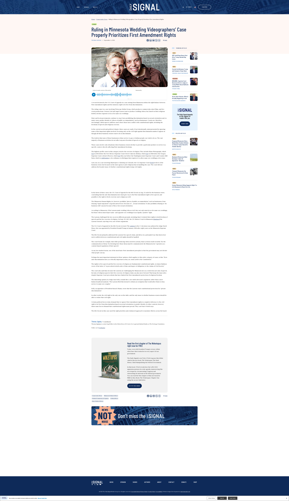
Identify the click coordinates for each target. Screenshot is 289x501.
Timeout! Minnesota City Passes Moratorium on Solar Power (180, 173)
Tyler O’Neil (176, 88)
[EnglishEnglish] (195, 7)
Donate (184, 482)
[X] (156, 396)
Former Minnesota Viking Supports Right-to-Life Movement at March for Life (184, 186)
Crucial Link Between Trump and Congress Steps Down (180, 70)
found (152, 162)
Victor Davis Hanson (178, 100)
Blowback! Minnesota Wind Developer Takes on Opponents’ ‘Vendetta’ (179, 158)
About (159, 482)
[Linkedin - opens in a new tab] (150, 40)
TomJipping (101, 328)
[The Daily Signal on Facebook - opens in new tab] (92, 484)
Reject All (222, 498)
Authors (147, 482)
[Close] (286, 498)
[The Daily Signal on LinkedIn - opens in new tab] (97, 484)
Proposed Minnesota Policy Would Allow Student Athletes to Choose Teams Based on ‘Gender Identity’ (180, 143)
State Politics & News (97, 401)
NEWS (174, 138)
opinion (132, 226)
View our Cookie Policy (42, 498)
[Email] (153, 396)
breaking (175, 78)
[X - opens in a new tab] (156, 40)
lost (92, 154)
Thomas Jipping (96, 40)
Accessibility (159, 491)
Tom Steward (176, 163)
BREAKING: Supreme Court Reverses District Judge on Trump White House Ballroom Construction (180, 83)
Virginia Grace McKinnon (180, 73)
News (78, 7)
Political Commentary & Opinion (100, 398)
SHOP (195, 482)
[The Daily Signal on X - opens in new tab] (95, 484)
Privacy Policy (144, 491)
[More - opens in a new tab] (159, 40)
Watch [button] (95, 7)
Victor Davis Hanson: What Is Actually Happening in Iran (180, 97)
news (174, 53)
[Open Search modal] (183, 7)
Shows (135, 482)
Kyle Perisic (176, 189)
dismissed (156, 219)
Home (93, 19)
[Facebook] (148, 396)
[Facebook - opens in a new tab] (147, 40)
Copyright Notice (135, 491)
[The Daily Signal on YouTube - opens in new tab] (100, 484)
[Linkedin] (151, 396)
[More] (159, 396)
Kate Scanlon (176, 149)
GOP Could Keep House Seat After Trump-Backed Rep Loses (179, 57)
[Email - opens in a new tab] (153, 40)
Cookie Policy (151, 491)
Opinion (86, 7)
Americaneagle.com (185, 491)
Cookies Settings (211, 498)
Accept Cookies (233, 498)
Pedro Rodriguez (177, 61)
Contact (171, 482)
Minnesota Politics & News (111, 395)
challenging (105, 158)
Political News (114, 398)
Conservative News (101, 19)
